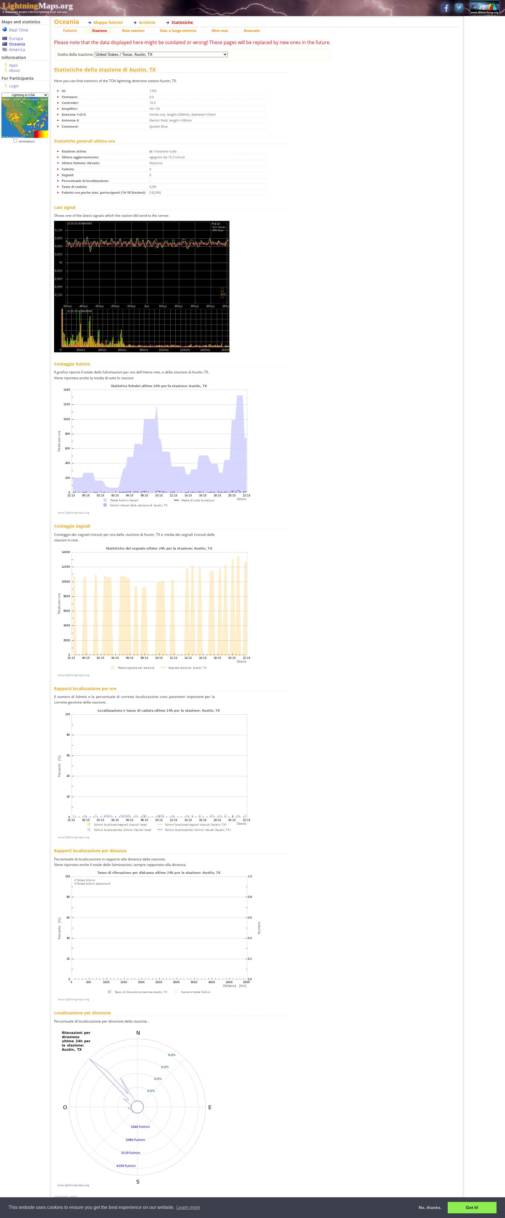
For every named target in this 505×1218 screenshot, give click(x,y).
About (14, 70)
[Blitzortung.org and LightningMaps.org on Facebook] (445, 8)
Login (14, 86)
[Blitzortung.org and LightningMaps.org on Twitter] (459, 8)
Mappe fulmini (108, 22)
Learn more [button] (188, 1207)
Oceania (17, 44)
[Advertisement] (25, 263)
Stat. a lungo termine (178, 30)
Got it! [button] (472, 1207)
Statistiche (182, 22)
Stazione (99, 30)
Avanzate (252, 30)
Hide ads (484, 201)
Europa (16, 38)
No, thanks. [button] (430, 1207)
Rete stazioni (133, 30)
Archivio (147, 22)
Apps (13, 65)
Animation (28, 141)
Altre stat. (220, 30)
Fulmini (70, 30)
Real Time (18, 30)
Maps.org (37, 5)
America (17, 49)
